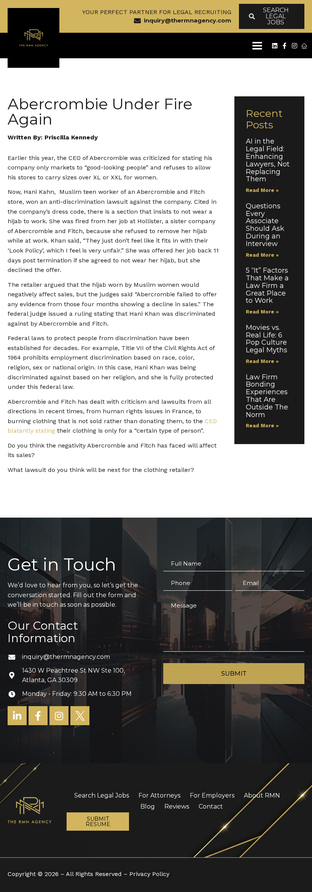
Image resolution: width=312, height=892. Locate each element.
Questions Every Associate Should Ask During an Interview (265, 225)
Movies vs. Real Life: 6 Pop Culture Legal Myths (267, 338)
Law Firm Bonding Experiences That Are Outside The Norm (267, 396)
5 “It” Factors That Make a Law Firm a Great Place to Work (267, 285)
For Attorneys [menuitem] (159, 795)
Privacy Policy (149, 874)
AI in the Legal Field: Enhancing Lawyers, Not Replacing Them (268, 160)
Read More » (262, 190)
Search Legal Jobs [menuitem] (101, 795)
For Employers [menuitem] (212, 795)
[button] (257, 45)
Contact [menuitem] (211, 806)
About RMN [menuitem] (262, 795)
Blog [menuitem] (147, 806)
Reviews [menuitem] (176, 806)
